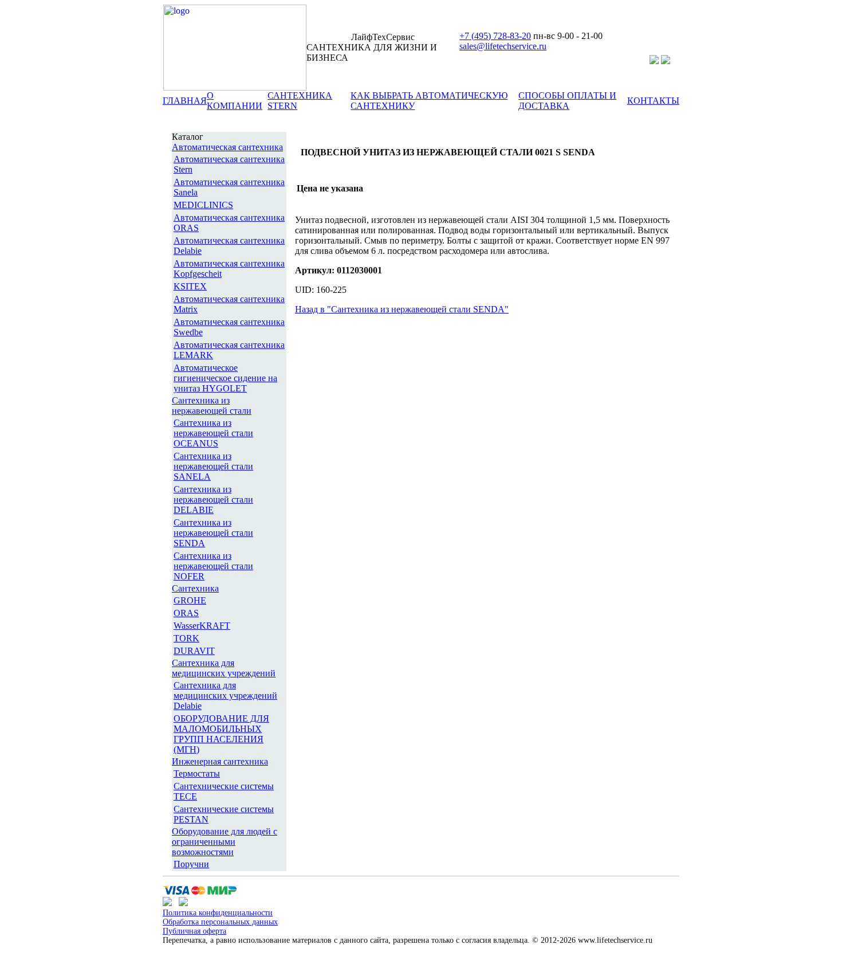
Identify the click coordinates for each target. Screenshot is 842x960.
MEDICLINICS (203, 205)
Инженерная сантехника (220, 761)
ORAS (186, 613)
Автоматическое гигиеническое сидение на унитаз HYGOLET (225, 378)
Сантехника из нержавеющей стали (211, 405)
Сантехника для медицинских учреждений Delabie (225, 695)
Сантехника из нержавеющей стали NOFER (213, 566)
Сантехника (195, 588)
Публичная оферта (194, 931)
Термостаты (197, 773)
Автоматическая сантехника (227, 147)
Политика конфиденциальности (218, 912)
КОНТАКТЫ (653, 100)
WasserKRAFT (202, 625)
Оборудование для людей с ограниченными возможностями (224, 841)
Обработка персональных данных (220, 922)
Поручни (191, 864)
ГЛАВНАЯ (185, 100)
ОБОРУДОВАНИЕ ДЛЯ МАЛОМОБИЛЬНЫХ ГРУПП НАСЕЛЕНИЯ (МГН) (221, 734)
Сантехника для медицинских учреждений (224, 668)
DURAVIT (194, 651)
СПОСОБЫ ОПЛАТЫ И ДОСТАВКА (567, 101)
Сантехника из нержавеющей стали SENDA (213, 533)
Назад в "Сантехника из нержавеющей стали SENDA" (402, 309)
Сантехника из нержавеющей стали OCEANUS (213, 433)
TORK (186, 638)
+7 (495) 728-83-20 (495, 36)
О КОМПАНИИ (234, 101)
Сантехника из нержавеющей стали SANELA (213, 466)
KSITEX (190, 286)
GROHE (190, 600)
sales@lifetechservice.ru (502, 46)
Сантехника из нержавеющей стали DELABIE (213, 499)
